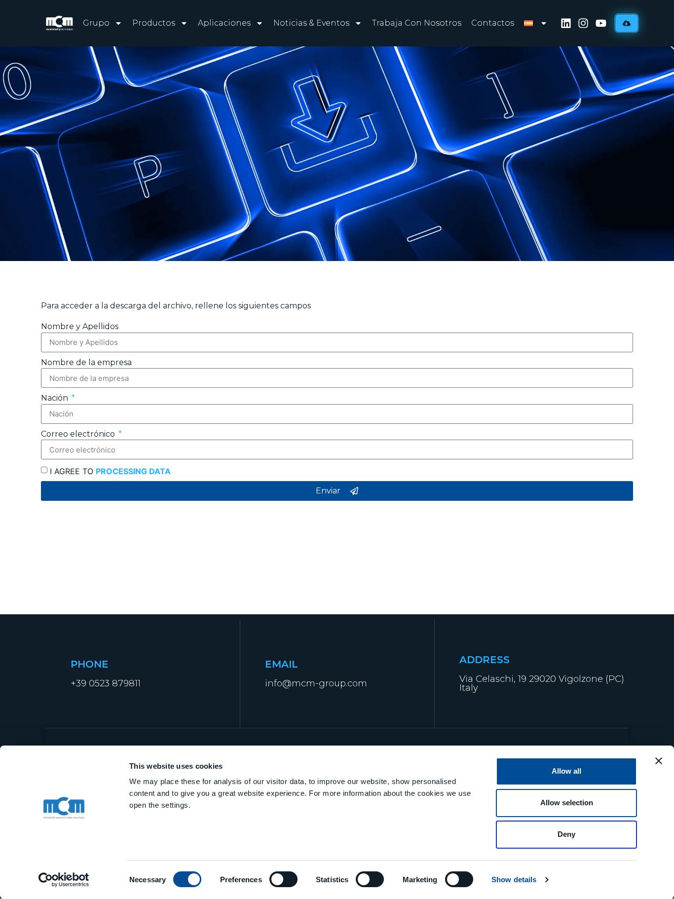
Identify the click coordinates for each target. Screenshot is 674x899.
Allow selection (566, 802)
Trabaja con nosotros (416, 23)
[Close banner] (658, 760)
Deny (566, 834)
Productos (153, 23)
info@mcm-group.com (316, 683)
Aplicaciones (224, 23)
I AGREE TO (110, 471)
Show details (513, 879)
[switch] (283, 879)
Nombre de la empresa (86, 362)
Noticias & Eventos (311, 23)
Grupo (96, 23)
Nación (55, 398)
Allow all (566, 771)
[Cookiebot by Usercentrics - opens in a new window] (64, 879)
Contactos (492, 23)
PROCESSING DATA (133, 471)
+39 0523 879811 (106, 683)
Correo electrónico (79, 434)
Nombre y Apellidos (79, 326)
